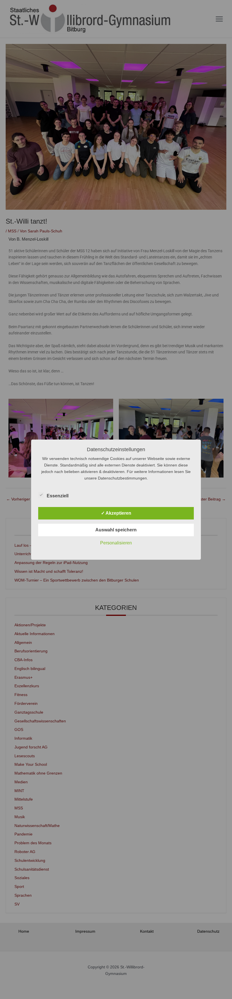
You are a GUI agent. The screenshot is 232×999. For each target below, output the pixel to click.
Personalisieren (116, 542)
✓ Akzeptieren (116, 513)
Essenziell (57, 495)
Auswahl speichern (116, 529)
